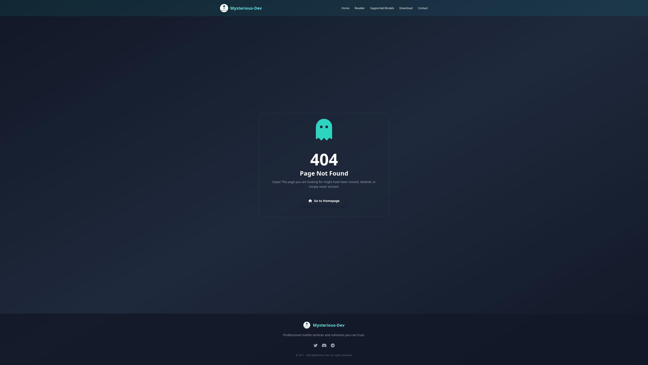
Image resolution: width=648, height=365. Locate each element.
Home (345, 8)
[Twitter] (316, 345)
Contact (423, 8)
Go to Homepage (326, 201)
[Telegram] (333, 345)
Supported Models (382, 8)
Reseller (360, 8)
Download (406, 8)
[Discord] (324, 345)
